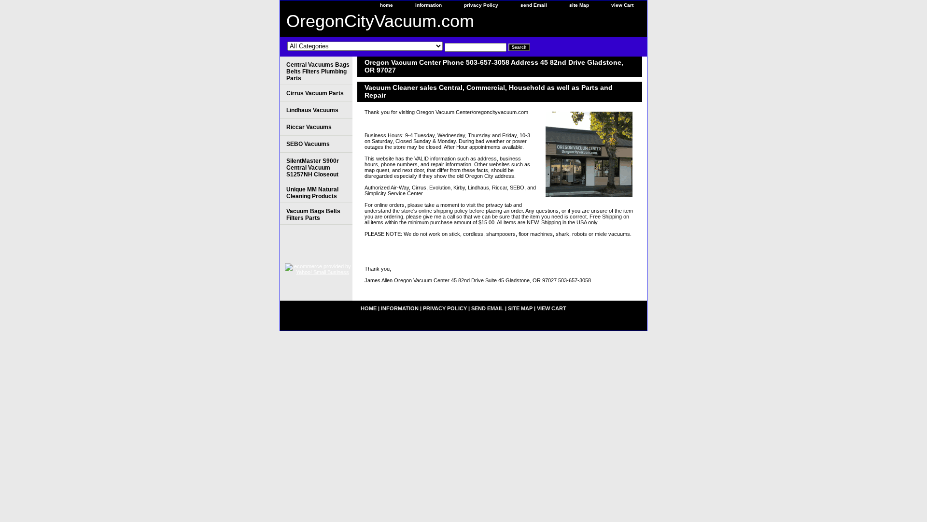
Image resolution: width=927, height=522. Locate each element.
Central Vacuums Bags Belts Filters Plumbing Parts (318, 71)
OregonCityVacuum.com (380, 21)
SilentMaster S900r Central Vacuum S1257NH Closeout (312, 168)
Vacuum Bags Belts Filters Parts (313, 214)
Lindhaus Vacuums (312, 110)
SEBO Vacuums (308, 144)
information (428, 5)
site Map (579, 5)
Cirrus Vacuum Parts (315, 93)
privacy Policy (481, 5)
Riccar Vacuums (309, 127)
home (386, 5)
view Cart (622, 5)
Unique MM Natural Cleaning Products (312, 193)
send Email (533, 5)
